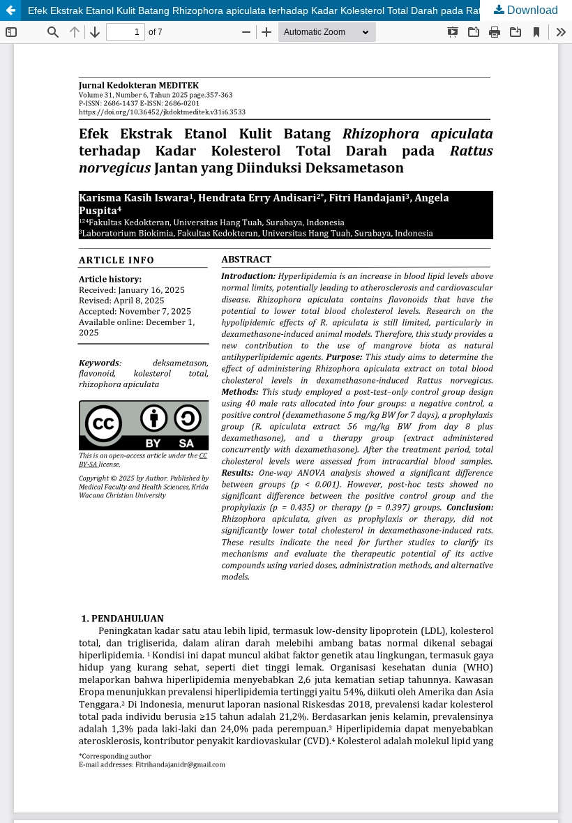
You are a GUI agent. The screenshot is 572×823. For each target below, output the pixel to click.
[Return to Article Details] (10, 10)
